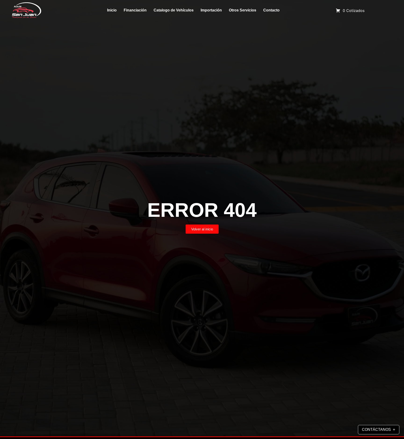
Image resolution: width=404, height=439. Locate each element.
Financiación (135, 10)
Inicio (112, 10)
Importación (211, 10)
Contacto (271, 10)
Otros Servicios (242, 10)
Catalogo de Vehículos (174, 10)
